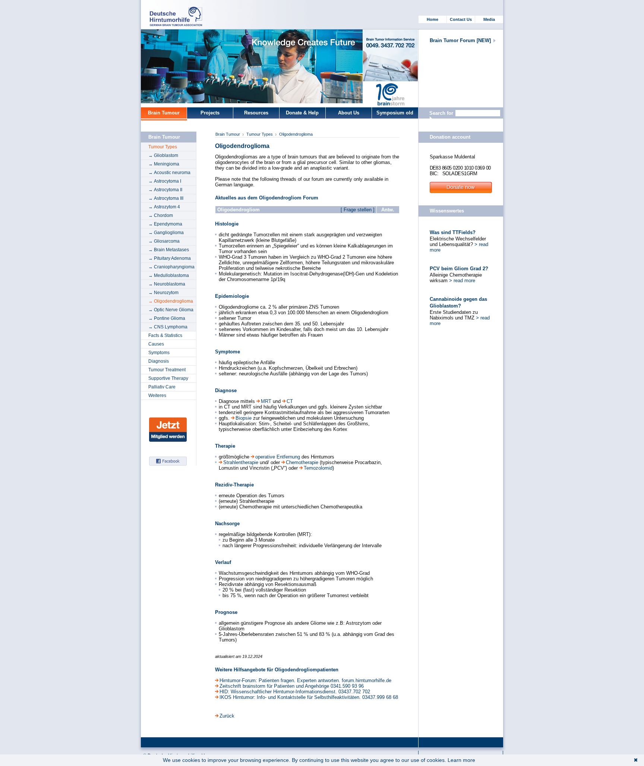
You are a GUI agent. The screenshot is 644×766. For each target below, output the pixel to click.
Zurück (227, 716)
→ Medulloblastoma (168, 275)
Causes (156, 344)
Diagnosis (158, 361)
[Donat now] (390, 94)
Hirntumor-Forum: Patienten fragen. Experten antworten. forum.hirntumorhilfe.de (305, 680)
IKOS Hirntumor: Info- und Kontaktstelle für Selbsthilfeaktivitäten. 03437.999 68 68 (309, 697)
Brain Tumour (164, 113)
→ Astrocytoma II (165, 189)
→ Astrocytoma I (164, 181)
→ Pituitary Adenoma (169, 258)
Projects (210, 113)
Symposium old (394, 113)
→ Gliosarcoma (164, 241)
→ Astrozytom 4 (164, 206)
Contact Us (461, 19)
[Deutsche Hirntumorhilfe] (178, 24)
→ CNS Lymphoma (167, 327)
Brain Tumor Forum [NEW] (460, 40)
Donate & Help (302, 113)
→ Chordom (160, 215)
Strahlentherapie (241, 462)
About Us (348, 113)
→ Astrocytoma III (165, 198)
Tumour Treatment (167, 369)
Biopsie (244, 418)
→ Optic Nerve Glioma (170, 309)
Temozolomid (318, 468)
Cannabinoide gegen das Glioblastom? (458, 302)
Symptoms (159, 352)
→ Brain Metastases (168, 249)
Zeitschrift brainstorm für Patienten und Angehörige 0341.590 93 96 (292, 686)
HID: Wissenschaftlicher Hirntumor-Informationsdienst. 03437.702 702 (295, 691)
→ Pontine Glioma (166, 318)
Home (432, 19)
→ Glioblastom (163, 155)
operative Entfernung (278, 457)
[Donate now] (461, 191)
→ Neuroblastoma (166, 284)
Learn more (461, 760)
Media (489, 19)
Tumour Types (162, 146)
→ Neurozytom (163, 292)
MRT (267, 401)
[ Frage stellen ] (358, 209)
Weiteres (157, 395)
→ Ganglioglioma (166, 232)
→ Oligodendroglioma (170, 301)
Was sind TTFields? (453, 232)
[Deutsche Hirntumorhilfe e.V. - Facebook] (168, 464)
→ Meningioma (163, 164)
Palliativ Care (162, 387)
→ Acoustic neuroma (169, 172)
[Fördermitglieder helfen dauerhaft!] (168, 440)
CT (290, 401)
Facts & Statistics (165, 335)
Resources (256, 113)
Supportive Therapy (168, 378)
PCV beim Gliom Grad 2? (459, 268)
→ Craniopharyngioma (171, 266)
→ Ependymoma (165, 224)
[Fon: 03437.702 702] (390, 55)
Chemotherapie (303, 462)
